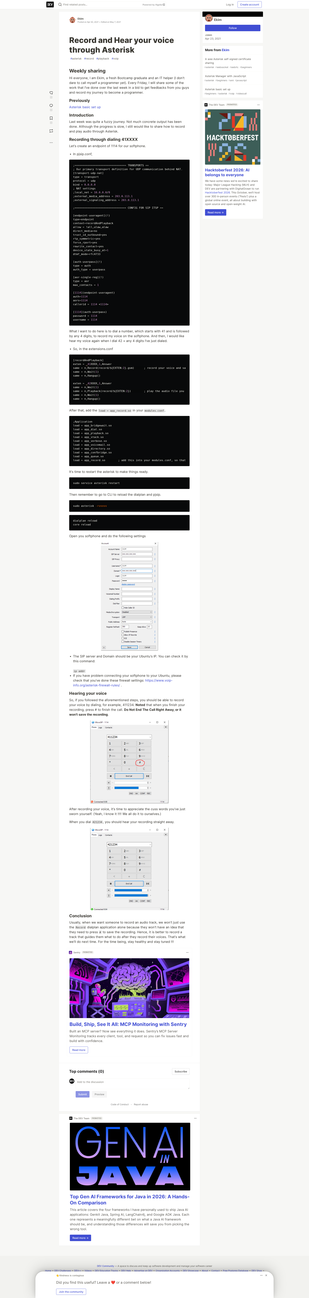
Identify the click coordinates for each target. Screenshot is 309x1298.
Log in (230, 4)
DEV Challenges (62, 1270)
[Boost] (51, 131)
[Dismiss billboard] (266, 1275)
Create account (249, 4)
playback (102, 58)
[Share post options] (51, 142)
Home (48, 1270)
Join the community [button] (71, 1291)
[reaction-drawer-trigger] (51, 94)
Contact (215, 1270)
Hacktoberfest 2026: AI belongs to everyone (227, 172)
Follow (233, 28)
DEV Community (105, 1266)
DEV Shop (257, 1270)
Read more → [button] (80, 1237)
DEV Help (126, 1270)
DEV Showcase (191, 1270)
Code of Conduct (120, 1104)
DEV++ (77, 1270)
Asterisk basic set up (85, 107)
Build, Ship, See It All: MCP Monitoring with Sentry (128, 1024)
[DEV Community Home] (50, 4)
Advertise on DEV (143, 1270)
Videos (88, 1270)
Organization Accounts (168, 1270)
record (89, 58)
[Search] (60, 5)
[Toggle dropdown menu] (187, 952)
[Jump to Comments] (51, 107)
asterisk (76, 58)
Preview (99, 1094)
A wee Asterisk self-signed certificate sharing (228, 62)
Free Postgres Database (235, 1270)
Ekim (81, 18)
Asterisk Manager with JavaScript (225, 78)
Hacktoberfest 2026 (217, 192)
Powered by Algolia (153, 4)
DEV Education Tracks (106, 1270)
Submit (82, 1094)
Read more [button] (78, 1050)
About (205, 1270)
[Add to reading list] (51, 120)
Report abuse (141, 1104)
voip (115, 58)
